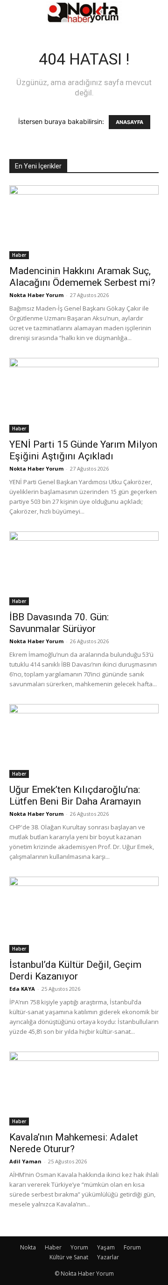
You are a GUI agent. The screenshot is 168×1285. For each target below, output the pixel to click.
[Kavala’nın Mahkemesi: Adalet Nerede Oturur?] (84, 1088)
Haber (19, 255)
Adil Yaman (25, 1161)
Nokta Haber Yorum (36, 294)
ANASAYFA (129, 122)
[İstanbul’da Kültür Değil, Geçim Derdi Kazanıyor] (84, 915)
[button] (16, 12)
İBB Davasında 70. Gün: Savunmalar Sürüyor (59, 622)
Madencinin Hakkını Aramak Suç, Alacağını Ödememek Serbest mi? (82, 276)
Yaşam (106, 1247)
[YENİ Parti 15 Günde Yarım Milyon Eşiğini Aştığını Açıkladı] (84, 395)
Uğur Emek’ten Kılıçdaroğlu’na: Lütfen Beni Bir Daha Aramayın (75, 795)
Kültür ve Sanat (68, 1257)
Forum (132, 1247)
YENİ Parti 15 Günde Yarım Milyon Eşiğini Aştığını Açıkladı (83, 450)
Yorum (79, 1247)
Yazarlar (108, 1257)
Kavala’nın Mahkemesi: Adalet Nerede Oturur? (73, 1143)
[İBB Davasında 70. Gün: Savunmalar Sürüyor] (84, 568)
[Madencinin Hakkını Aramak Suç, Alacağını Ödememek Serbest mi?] (84, 222)
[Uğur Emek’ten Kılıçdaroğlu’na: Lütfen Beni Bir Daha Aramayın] (84, 741)
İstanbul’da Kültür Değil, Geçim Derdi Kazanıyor (75, 970)
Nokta (28, 1247)
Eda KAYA (22, 988)
